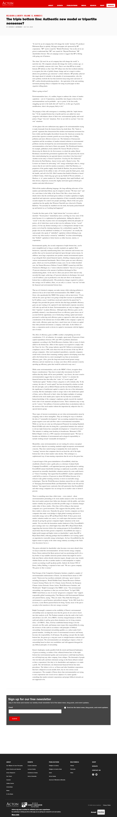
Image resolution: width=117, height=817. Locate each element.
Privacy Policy (107, 805)
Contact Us (96, 770)
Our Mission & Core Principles (14, 765)
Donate (111, 5)
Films (71, 772)
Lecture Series (32, 769)
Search (93, 5)
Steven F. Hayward (15, 27)
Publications (72, 5)
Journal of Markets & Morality (57, 780)
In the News (9, 794)
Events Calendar (32, 765)
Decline (101, 812)
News (7, 790)
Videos (72, 765)
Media (83, 5)
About (50, 5)
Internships (9, 787)
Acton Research (10, 772)
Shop (102, 5)
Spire (50, 772)
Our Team (9, 776)
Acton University (32, 776)
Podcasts (72, 769)
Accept (93, 812)
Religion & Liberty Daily (55, 769)
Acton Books (52, 776)
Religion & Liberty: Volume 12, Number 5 (24, 16)
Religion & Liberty (54, 765)
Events (60, 5)
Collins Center (10, 783)
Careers (8, 780)
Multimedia (74, 762)
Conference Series (33, 772)
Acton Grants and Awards (13, 769)
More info (15, 815)
